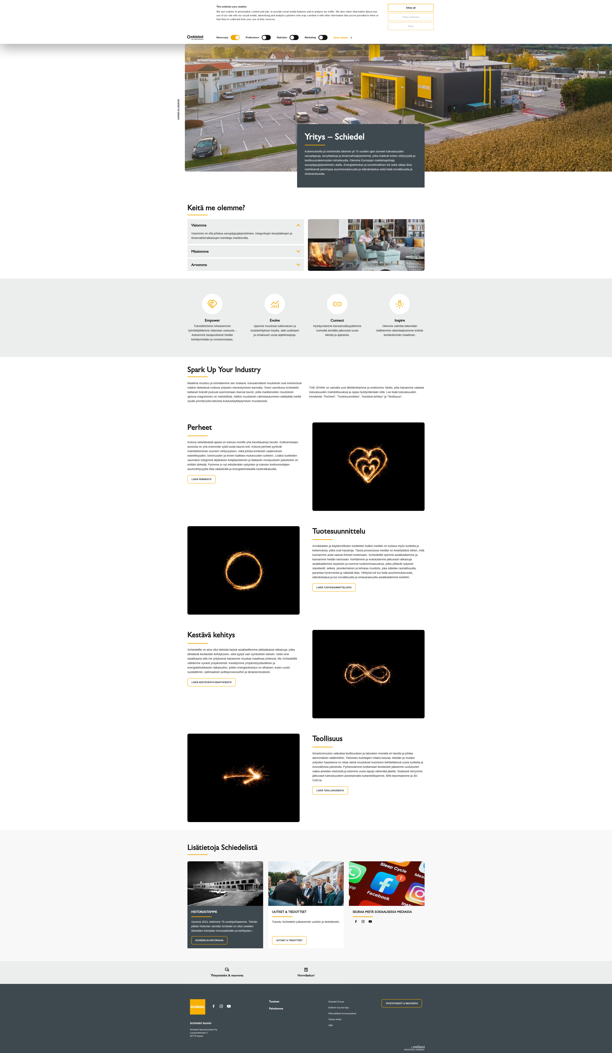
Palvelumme (276, 1008)
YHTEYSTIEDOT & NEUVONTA (402, 1003)
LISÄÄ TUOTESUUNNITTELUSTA (334, 587)
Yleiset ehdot (334, 1019)
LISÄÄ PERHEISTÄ (201, 479)
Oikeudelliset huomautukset (342, 1013)
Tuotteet (274, 1001)
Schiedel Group (336, 1001)
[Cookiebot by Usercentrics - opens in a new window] (195, 37)
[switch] (266, 37)
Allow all (410, 7)
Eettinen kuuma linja (338, 1007)
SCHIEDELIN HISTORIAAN (209, 940)
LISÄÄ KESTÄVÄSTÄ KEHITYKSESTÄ (212, 682)
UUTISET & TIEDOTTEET (289, 940)
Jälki (330, 1025)
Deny (411, 26)
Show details (340, 37)
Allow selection (410, 17)
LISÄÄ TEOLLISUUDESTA (330, 790)
